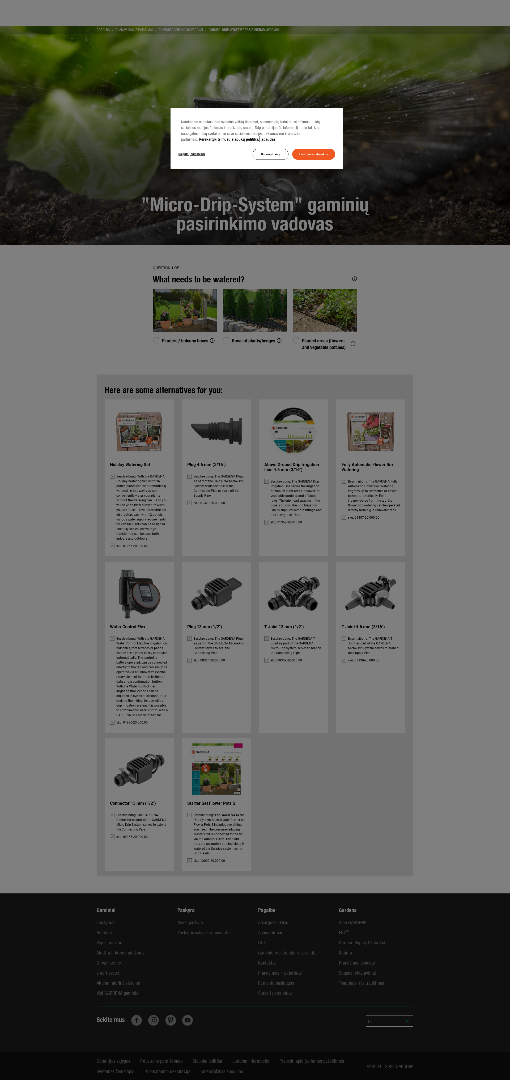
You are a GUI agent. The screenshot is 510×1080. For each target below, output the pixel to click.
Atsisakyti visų (270, 154)
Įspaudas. (269, 139)
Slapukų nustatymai (191, 154)
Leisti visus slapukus (313, 154)
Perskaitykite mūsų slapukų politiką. (229, 139)
